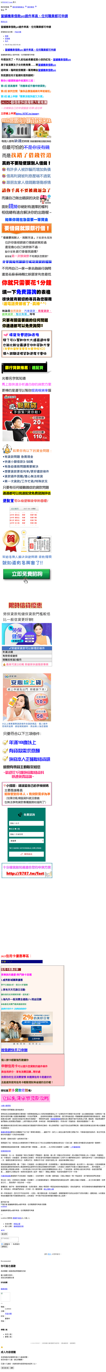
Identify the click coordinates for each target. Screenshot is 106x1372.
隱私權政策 (64, 1343)
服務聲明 (72, 1343)
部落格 (7, 38)
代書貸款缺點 (6, 1176)
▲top (3, 1230)
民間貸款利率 (6, 1151)
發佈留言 (4, 1246)
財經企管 (17, 1224)
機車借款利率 (19, 1226)
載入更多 (4, 1234)
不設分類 (17, 32)
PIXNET (37, 1343)
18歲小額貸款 (6, 1106)
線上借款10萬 (49, 1189)
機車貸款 (4, 1289)
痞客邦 (15, 1218)
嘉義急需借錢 (6, 1132)
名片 (6, 41)
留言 (19, 1218)
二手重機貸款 (75, 1147)
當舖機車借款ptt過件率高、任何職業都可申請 (34, 16)
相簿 (6, 36)
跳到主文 (4, 22)
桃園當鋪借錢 (55, 1119)
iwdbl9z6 (4, 1206)
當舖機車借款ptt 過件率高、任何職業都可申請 (30, 49)
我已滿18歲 (5, 1368)
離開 (12, 1368)
